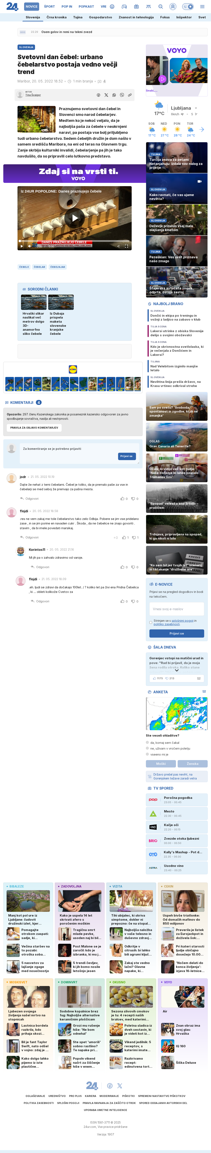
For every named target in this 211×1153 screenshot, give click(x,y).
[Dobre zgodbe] (112, 6)
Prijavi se (126, 456)
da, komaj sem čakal (164, 743)
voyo (168, 982)
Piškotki (128, 1096)
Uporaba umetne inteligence (105, 1110)
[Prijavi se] (172, 6)
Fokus (165, 17)
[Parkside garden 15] (129, 384)
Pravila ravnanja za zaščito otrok (109, 1103)
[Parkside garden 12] (102, 384)
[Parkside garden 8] (65, 384)
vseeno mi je (159, 754)
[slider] (74, 241)
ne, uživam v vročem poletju (170, 748)
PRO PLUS (75, 1096)
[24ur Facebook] (110, 1085)
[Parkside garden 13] (111, 384)
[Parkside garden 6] (46, 384)
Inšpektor (184, 17)
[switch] (188, 6)
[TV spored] (136, 6)
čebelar (39, 267)
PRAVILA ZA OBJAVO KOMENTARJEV (34, 427)
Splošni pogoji (68, 1103)
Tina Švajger (33, 94)
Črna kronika (57, 17)
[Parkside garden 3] (19, 384)
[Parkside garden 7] (56, 384)
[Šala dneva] (198, 678)
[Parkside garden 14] (120, 384)
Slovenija (33, 17)
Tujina (77, 17)
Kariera (90, 1096)
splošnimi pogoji (182, 620)
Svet (202, 17)
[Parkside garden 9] (74, 384)
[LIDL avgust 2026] (73, 369)
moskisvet (18, 982)
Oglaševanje (35, 1096)
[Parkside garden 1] (139, 384)
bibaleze (16, 886)
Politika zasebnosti (39, 1103)
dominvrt (69, 982)
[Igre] (124, 6)
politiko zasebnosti (167, 624)
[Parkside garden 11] (92, 384)
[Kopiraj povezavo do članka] (130, 95)
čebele (24, 267)
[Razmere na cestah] (149, 6)
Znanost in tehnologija (136, 17)
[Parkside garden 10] (83, 384)
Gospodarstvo (100, 17)
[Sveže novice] (23, 32)
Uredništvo (57, 1096)
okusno (119, 982)
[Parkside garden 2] (9, 384)
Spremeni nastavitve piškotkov (161, 1096)
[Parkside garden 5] (37, 384)
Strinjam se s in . (175, 622)
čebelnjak (57, 267)
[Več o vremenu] (201, 129)
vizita (117, 886)
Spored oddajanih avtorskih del (163, 1103)
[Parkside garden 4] (28, 384)
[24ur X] (120, 1085)
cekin (168, 886)
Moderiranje (109, 1096)
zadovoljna (71, 886)
